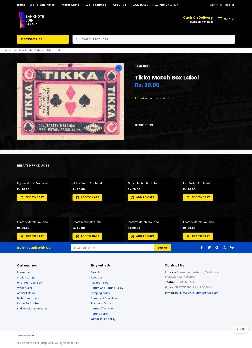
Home (7, 50)
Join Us (163, 248)
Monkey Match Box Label (143, 222)
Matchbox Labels (28, 298)
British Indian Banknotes (32, 308)
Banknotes (24, 272)
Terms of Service (102, 308)
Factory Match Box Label (33, 222)
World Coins (24, 288)
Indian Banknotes (28, 303)
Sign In (214, 5)
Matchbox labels (22, 50)
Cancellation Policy (103, 319)
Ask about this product (154, 98)
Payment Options (102, 303)
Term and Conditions (104, 298)
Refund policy (99, 314)
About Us (96, 277)
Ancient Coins (26, 293)
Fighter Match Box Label (32, 183)
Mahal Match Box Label (87, 183)
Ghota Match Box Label (87, 222)
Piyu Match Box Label (196, 183)
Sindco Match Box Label (143, 183)
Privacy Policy (99, 283)
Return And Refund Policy (107, 288)
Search (95, 272)
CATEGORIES (31, 39)
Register (229, 5)
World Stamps (26, 277)
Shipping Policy (100, 293)
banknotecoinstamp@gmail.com (196, 293)
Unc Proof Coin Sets (30, 283)
